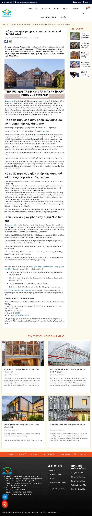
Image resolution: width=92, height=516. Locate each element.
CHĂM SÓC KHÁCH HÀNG (78, 467)
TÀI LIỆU (63, 17)
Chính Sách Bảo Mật (54, 474)
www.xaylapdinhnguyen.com (20, 315)
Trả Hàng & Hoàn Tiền (78, 485)
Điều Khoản (51, 470)
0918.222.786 (17, 492)
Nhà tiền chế (9, 101)
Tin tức (13, 24)
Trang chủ (5, 24)
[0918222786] (5, 505)
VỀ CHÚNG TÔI (55, 466)
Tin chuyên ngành (24, 24)
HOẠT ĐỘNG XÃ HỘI (48, 17)
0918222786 (8, 2)
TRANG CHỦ (32, 9)
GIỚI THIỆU (45, 9)
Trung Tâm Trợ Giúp (77, 473)
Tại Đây (46, 131)
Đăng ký (87, 2)
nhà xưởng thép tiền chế (42, 267)
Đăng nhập (77, 2)
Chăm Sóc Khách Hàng (78, 489)
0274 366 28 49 (18, 311)
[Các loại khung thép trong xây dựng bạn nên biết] (75, 74)
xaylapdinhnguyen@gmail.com (27, 2)
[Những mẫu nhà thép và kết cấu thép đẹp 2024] (23, 408)
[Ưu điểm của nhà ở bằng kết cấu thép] (69, 408)
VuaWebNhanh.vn (53, 512)
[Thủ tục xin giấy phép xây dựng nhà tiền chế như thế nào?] (7, 13)
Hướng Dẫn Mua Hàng (78, 477)
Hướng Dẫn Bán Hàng (78, 481)
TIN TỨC (56, 9)
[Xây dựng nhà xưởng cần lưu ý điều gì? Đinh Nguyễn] (69, 353)
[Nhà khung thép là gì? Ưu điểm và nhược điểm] (75, 64)
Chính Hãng (51, 478)
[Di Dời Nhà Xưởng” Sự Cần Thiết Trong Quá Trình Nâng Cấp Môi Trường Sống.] (75, 45)
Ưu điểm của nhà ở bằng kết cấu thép (67, 425)
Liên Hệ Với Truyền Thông (56, 489)
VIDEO (65, 9)
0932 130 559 (15, 313)
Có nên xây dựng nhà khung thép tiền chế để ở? (85, 56)
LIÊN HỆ (75, 9)
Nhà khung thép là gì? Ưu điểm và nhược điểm (85, 66)
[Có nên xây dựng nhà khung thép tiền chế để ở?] (75, 55)
